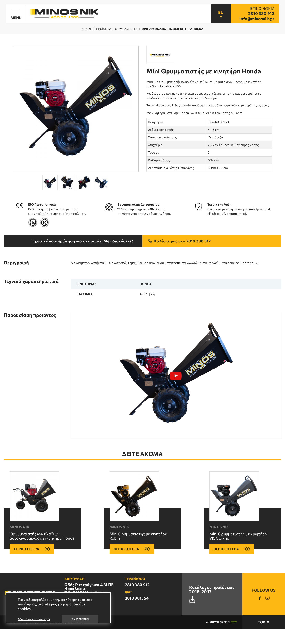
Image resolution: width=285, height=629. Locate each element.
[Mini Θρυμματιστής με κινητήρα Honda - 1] (75, 109)
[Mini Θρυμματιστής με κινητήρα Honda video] (176, 376)
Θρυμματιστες (126, 29)
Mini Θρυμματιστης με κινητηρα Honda (172, 29)
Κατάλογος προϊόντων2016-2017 (212, 589)
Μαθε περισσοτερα (34, 619)
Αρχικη (87, 29)
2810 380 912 (198, 241)
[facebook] (260, 598)
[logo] (64, 13)
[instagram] (267, 598)
